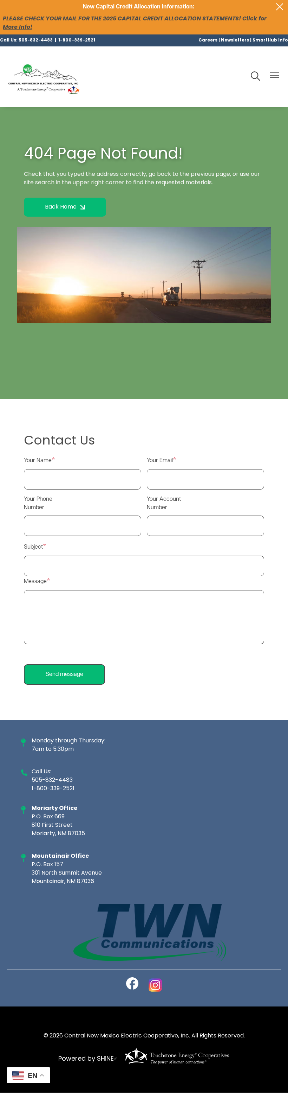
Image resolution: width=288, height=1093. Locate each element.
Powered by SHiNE (86, 1059)
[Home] (43, 76)
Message (35, 581)
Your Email (160, 461)
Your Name (38, 461)
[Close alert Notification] (280, 7)
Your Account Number (164, 504)
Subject (33, 547)
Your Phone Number (38, 504)
